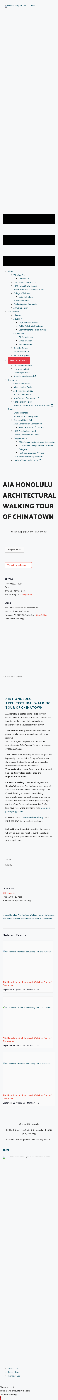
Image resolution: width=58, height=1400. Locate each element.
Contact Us (13, 1369)
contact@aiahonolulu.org (32, 817)
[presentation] (28, 959)
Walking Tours (26, 594)
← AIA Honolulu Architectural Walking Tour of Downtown (28, 915)
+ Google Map (40, 615)
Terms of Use (14, 1376)
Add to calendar (18, 565)
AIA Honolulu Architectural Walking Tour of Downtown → (28, 919)
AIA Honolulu (9, 893)
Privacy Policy (14, 1372)
